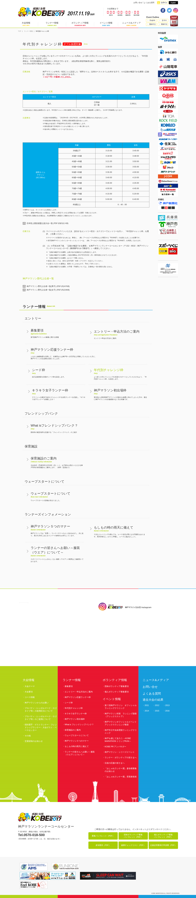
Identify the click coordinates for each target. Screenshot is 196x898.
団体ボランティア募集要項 (117, 686)
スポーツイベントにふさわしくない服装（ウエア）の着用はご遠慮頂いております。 (57, 554)
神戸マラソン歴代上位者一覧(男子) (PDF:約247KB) (48, 286)
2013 (167, 705)
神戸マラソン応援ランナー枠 (78, 697)
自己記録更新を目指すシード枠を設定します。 (49, 373)
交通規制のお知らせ (34, 741)
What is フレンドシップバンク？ (79, 724)
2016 (167, 711)
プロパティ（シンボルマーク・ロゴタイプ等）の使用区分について (41, 709)
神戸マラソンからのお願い (37, 702)
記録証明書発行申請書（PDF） (163, 845)
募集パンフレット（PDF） (103, 836)
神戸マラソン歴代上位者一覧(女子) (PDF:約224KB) (48, 290)
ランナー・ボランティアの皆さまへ (121, 757)
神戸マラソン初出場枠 (75, 719)
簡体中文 (164, 24)
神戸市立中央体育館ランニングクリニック (121, 731)
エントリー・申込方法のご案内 (79, 692)
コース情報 (30, 697)
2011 (147, 705)
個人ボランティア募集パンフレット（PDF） (163, 836)
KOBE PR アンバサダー (115, 746)
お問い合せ (137, 3)
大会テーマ (30, 686)
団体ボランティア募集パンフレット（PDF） (133, 836)
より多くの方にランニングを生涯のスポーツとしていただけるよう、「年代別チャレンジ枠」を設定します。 (120, 374)
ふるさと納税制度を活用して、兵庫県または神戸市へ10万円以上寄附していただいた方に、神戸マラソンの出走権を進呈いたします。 (64, 354)
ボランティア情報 (80, 24)
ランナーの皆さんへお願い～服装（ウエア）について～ (80, 753)
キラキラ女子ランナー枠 (76, 713)
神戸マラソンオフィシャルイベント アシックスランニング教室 (121, 723)
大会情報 (26, 24)
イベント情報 (106, 24)
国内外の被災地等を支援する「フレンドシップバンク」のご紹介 (54, 428)
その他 (28, 736)
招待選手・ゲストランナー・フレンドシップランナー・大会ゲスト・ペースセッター (41, 727)
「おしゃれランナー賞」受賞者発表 (121, 777)
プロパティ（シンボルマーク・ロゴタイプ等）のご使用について (41, 717)
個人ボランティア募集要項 (117, 692)
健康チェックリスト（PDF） (133, 845)
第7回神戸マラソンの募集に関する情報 (45, 333)
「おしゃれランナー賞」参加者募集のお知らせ (121, 769)
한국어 (164, 20)
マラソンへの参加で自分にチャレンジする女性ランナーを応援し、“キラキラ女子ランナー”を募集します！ (58, 394)
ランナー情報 (52, 24)
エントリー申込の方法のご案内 (116, 334)
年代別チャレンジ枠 (74, 708)
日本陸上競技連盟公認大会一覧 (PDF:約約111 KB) (47, 223)
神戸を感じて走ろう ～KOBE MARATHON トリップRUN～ (118, 739)
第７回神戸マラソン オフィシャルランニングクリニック (121, 706)
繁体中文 (152, 24)
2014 (147, 711)
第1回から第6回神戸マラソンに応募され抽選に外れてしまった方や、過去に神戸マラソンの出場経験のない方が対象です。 (120, 394)
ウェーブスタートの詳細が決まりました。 (50, 496)
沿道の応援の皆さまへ (115, 763)
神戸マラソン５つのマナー (77, 741)
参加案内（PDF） (103, 845)
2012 (157, 705)
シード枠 (69, 702)
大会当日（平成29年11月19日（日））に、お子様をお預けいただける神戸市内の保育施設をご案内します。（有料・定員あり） (57, 462)
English (152, 20)
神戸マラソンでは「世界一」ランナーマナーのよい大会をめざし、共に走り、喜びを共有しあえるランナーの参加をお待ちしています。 (57, 530)
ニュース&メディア (131, 24)
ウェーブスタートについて (77, 735)
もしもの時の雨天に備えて (77, 746)
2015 (157, 711)
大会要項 (29, 692)
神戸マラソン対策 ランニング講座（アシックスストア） (121, 714)
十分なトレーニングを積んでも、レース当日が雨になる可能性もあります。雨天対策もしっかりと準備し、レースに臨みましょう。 (119, 531)
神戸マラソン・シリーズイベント (120, 752)
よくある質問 (149, 3)
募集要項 (69, 686)
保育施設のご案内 (73, 730)
